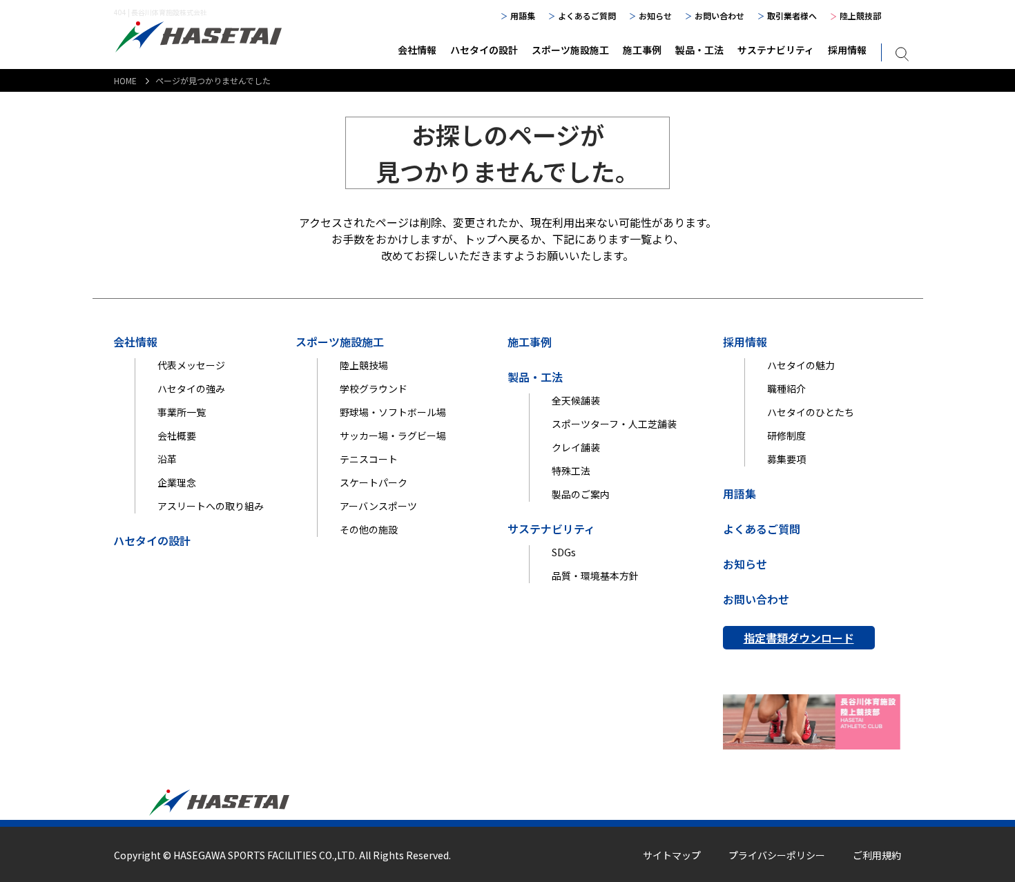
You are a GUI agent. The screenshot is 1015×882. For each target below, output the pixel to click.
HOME (125, 80)
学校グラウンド (373, 388)
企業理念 (176, 482)
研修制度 (786, 435)
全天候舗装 (576, 400)
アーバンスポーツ (378, 506)
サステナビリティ (775, 50)
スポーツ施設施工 (570, 50)
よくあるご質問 (587, 15)
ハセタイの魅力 (801, 365)
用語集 (522, 15)
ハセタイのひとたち (810, 412)
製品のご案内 (581, 494)
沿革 (167, 459)
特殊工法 (571, 471)
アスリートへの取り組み (210, 506)
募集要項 (786, 459)
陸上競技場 (364, 365)
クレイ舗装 (576, 447)
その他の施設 (369, 529)
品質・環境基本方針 (595, 575)
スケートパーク (373, 482)
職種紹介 (786, 388)
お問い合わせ (719, 15)
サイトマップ (672, 855)
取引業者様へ (792, 15)
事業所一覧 (181, 412)
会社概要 (176, 435)
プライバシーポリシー (776, 855)
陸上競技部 (860, 15)
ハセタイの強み (191, 388)
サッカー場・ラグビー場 (393, 435)
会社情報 (417, 50)
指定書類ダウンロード (799, 637)
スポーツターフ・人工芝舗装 (614, 424)
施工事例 (642, 50)
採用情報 (847, 50)
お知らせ (655, 15)
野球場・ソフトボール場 (393, 412)
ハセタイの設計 (484, 50)
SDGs (564, 552)
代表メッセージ (191, 365)
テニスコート (369, 459)
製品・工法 (699, 50)
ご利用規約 (877, 855)
